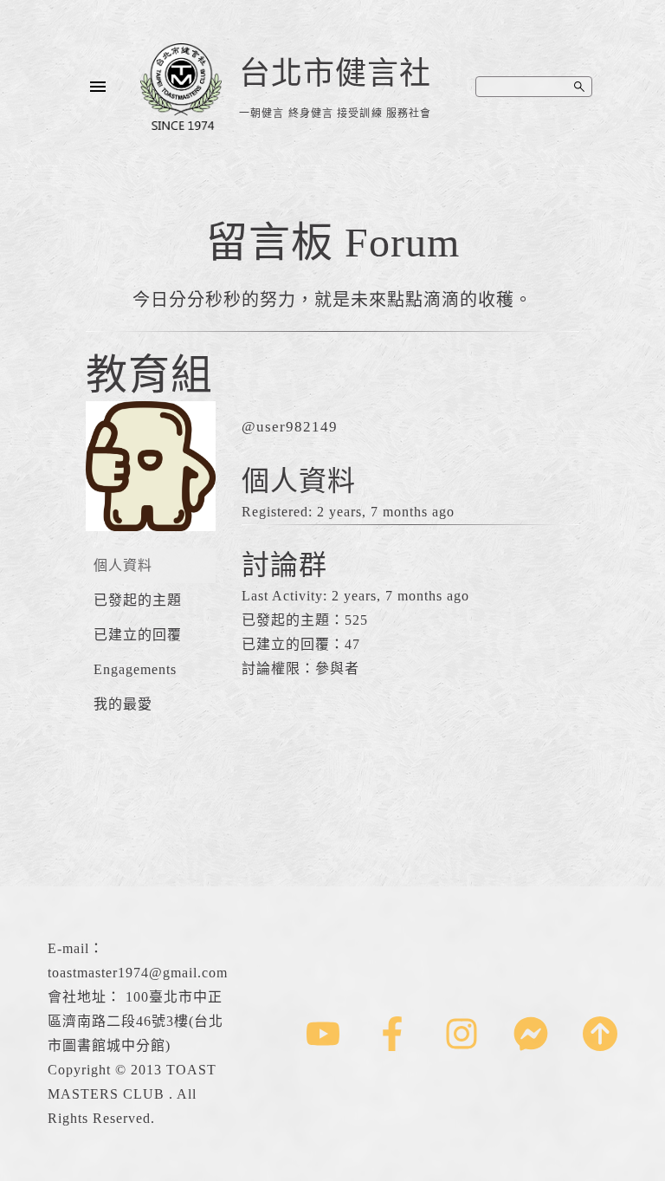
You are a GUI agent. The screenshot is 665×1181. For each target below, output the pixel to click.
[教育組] (151, 543)
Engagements (135, 669)
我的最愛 (123, 704)
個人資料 (123, 565)
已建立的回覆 (138, 634)
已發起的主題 (138, 600)
